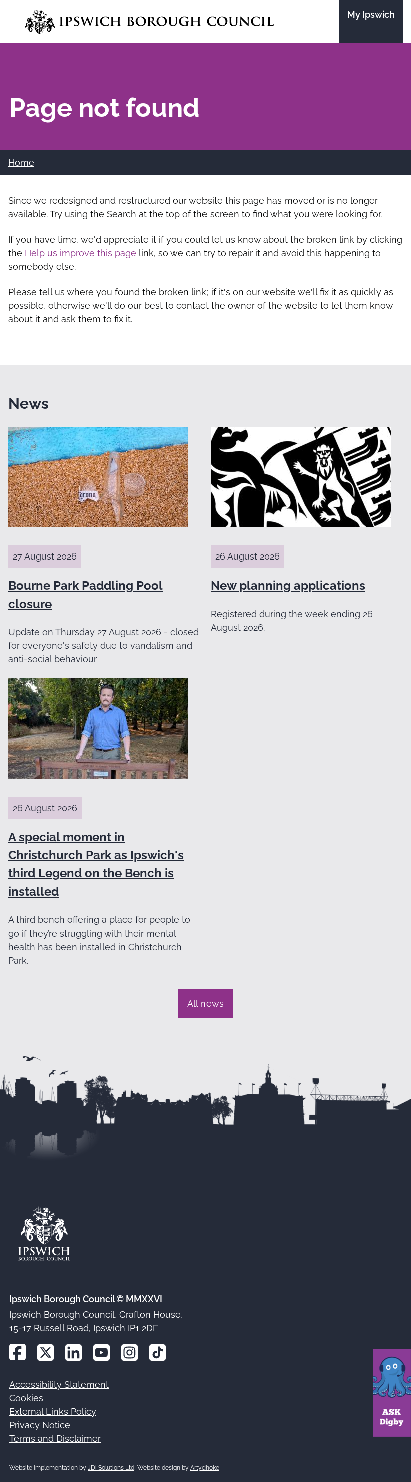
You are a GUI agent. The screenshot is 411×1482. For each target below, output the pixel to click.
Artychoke (204, 1467)
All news (205, 1003)
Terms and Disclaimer (55, 1438)
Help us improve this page (80, 253)
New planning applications (288, 585)
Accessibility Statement (59, 1384)
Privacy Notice (39, 1425)
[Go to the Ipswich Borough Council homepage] (149, 22)
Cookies (26, 1398)
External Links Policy (52, 1411)
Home (21, 162)
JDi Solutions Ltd (111, 1467)
